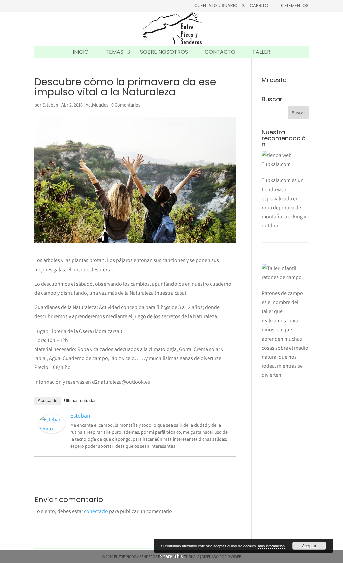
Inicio (81, 52)
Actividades (97, 105)
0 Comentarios (125, 105)
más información (271, 545)
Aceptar (309, 545)
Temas (114, 52)
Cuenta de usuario (216, 6)
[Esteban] (51, 428)
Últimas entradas (80, 400)
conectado (96, 511)
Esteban (50, 105)
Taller (261, 52)
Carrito (259, 6)
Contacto (220, 52)
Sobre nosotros (164, 52)
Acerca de (47, 400)
